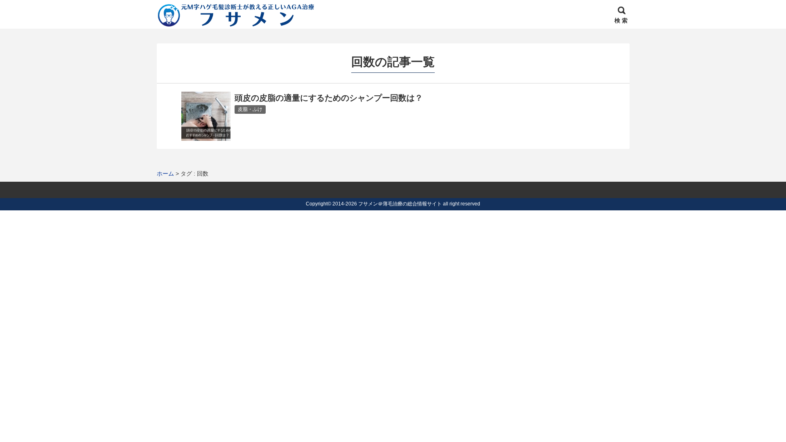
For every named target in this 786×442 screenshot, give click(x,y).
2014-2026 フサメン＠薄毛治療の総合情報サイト (387, 204)
